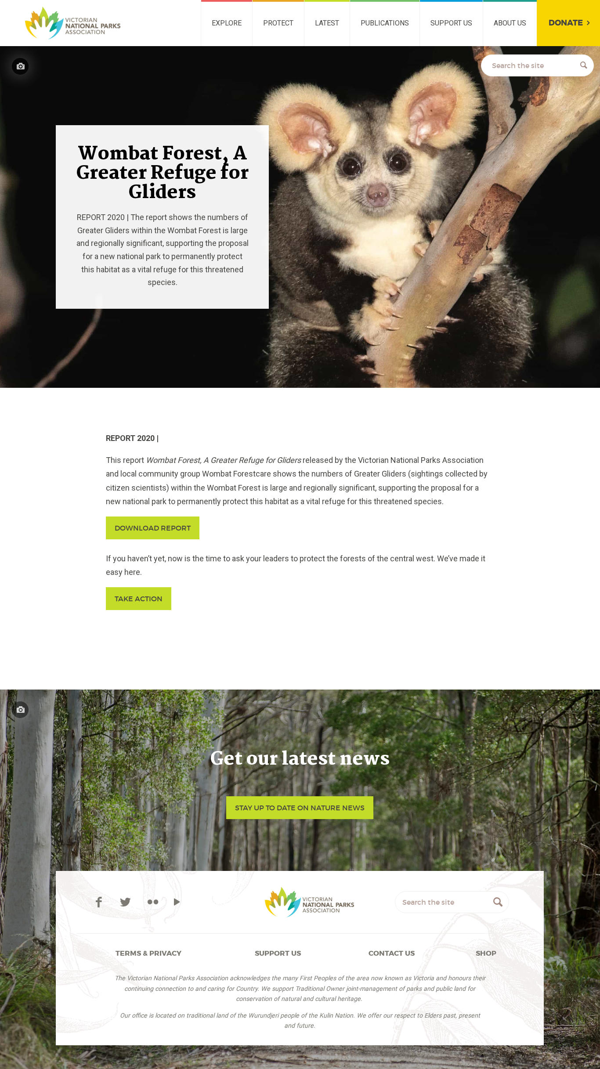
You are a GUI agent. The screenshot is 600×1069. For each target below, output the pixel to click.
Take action (139, 598)
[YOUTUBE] (177, 902)
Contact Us (392, 953)
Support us (451, 23)
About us (510, 23)
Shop (486, 953)
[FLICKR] (153, 902)
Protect (278, 23)
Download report (153, 528)
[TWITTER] (127, 902)
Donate (566, 23)
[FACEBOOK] (100, 902)
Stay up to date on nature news (300, 807)
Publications (385, 23)
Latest (327, 23)
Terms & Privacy (148, 953)
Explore (227, 23)
